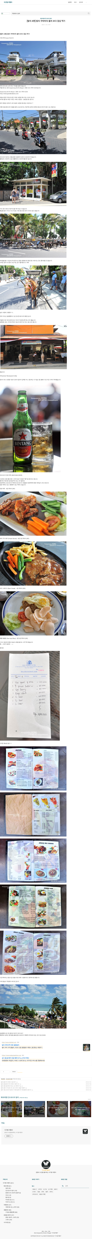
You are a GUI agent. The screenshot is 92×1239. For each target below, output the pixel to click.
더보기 (89, 1099)
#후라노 (51, 1191)
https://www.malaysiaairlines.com (11, 1055)
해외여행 (3, 1079)
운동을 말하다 (9, 1215)
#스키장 (45, 1189)
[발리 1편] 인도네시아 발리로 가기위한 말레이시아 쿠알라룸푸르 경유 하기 (16, 1090)
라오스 (8, 1195)
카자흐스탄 (10, 1200)
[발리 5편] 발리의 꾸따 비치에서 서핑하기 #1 (10, 1084)
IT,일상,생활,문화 (11, 1212)
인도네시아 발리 (9, 1079)
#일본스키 (35, 1189)
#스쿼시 (34, 1191)
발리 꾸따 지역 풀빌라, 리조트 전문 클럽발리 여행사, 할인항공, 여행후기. (22, 1047)
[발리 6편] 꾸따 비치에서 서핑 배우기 (8, 1082)
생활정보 (7, 1210)
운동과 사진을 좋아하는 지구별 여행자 (13, 1132)
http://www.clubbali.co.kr (9, 1042)
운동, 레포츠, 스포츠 (12, 1217)
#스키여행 (50, 1189)
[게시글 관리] (8, 1071)
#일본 (38, 1191)
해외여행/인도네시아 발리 (46, 18)
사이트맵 (7, 1222)
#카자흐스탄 (35, 1194)
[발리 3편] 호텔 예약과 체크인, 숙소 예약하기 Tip (11, 1086)
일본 (8, 1188)
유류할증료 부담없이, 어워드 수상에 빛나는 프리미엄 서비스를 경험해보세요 (23, 1060)
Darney (44, 1233)
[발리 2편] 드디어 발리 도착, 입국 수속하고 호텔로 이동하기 (13, 1088)
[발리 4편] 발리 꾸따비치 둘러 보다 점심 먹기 (46, 20)
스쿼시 (9, 1220)
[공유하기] (5, 1071)
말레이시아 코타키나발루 (13, 1193)
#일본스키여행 (42, 1194)
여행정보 (7, 1205)
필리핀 (8, 1197)
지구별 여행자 (8, 2)
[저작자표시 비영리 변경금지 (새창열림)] (20, 1071)
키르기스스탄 (10, 1202)
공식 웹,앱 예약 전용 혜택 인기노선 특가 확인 (15, 1058)
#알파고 (55, 1189)
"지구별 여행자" (55, 1233)
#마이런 (40, 1189)
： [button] (86, 2)
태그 (75, 2)
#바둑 (43, 1191)
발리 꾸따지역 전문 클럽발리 (10, 1045)
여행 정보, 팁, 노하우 (12, 1207)
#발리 (47, 1191)
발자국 (81, 2)
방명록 (70, 2)
